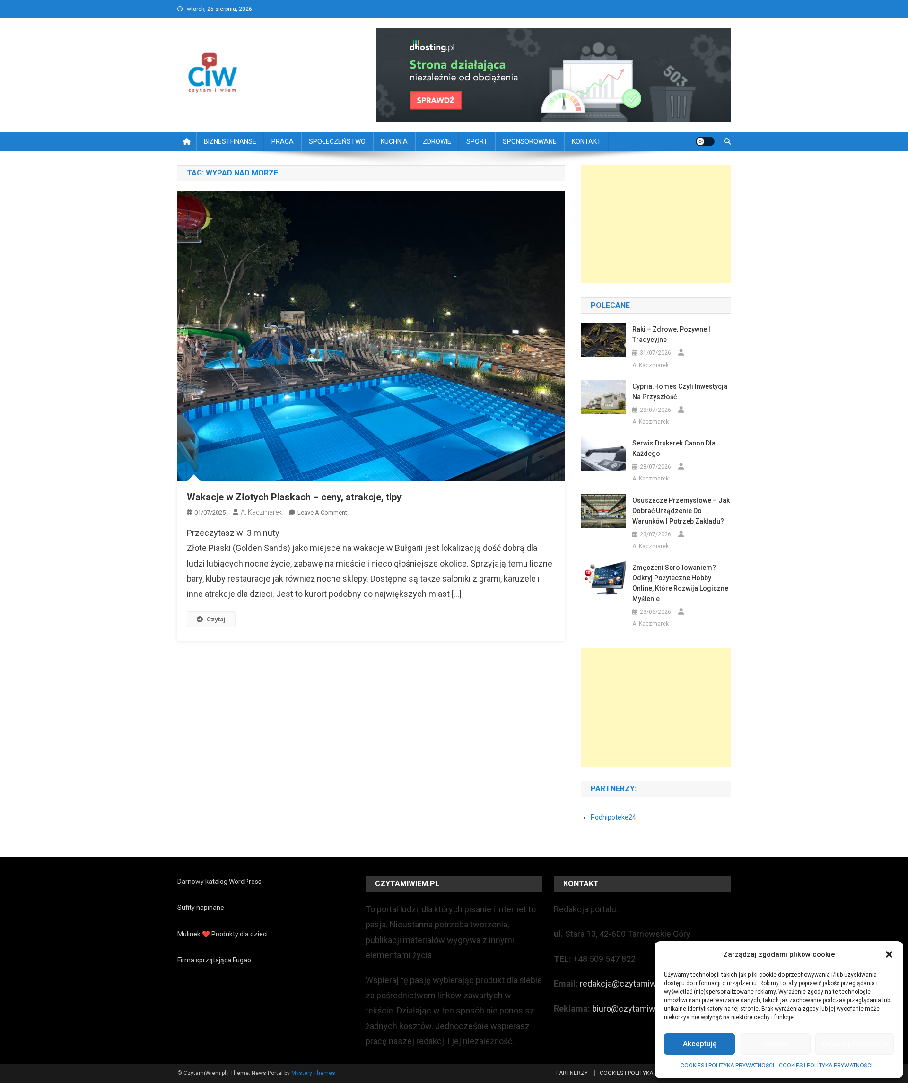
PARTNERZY (572, 1073)
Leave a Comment (322, 512)
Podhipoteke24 (613, 817)
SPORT (477, 141)
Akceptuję (699, 1043)
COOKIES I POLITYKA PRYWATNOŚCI (727, 1065)
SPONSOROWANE (530, 141)
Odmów (775, 1043)
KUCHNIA (394, 141)
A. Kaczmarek (261, 512)
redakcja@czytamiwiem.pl (629, 983)
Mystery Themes (313, 1073)
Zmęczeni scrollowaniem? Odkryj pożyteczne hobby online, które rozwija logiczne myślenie (680, 583)
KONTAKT (586, 141)
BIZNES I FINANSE (230, 141)
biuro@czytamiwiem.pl (635, 1008)
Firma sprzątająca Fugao (214, 960)
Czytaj (216, 619)
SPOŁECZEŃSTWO (337, 141)
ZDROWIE (437, 141)
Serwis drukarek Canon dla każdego (674, 448)
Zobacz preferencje (855, 1043)
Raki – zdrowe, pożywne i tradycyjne (671, 334)
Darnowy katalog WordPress (219, 881)
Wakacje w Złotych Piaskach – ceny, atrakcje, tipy (294, 497)
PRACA (282, 141)
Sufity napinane (200, 907)
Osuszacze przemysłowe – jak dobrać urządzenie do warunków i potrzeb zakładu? (681, 511)
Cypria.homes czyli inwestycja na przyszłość (679, 392)
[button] (889, 954)
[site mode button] (705, 141)
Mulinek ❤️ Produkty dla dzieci (222, 934)
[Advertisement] (656, 224)
